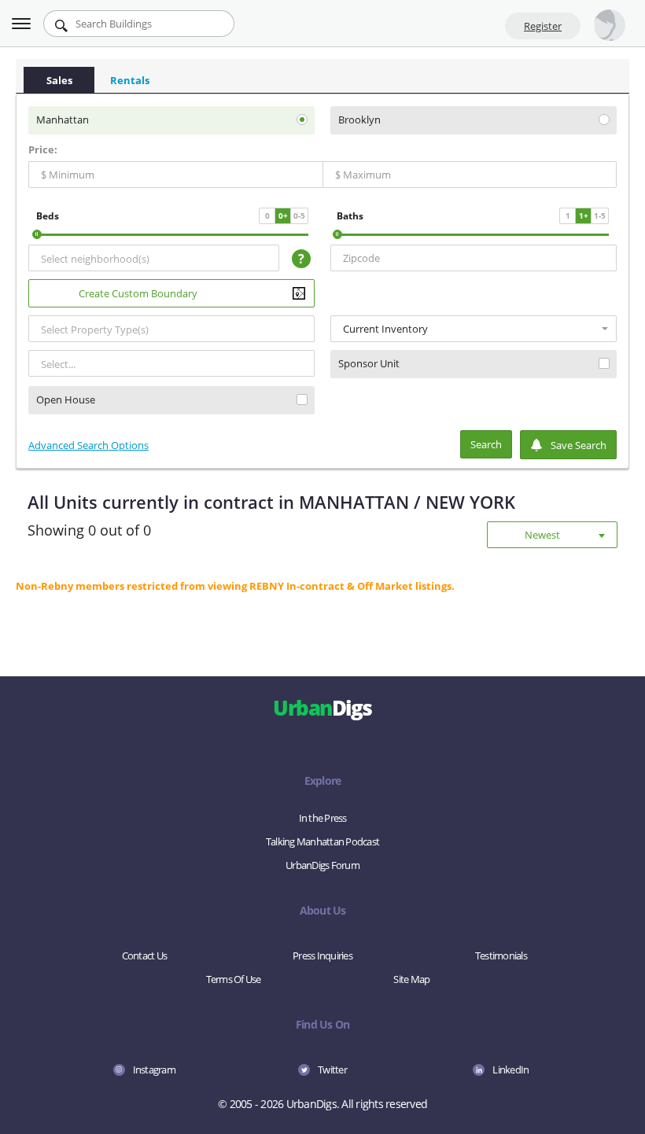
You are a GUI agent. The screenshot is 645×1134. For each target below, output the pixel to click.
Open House (65, 400)
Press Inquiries (322, 955)
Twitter (332, 1069)
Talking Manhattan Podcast (322, 841)
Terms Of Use (233, 979)
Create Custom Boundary (138, 293)
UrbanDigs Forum (322, 865)
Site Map (411, 979)
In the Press (323, 818)
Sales (59, 80)
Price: (42, 149)
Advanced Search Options (88, 445)
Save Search (578, 445)
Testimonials (501, 955)
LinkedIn (510, 1069)
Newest (542, 535)
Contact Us (145, 955)
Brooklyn (359, 120)
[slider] (37, 234)
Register (543, 26)
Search (486, 444)
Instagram (154, 1069)
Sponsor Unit (369, 363)
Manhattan (62, 120)
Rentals (129, 80)
